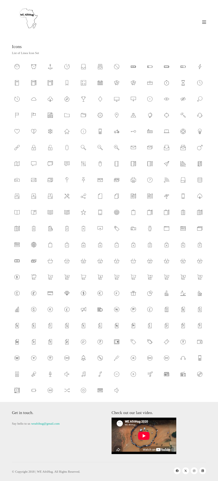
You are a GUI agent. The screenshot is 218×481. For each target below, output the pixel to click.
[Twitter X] (185, 470)
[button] (204, 22)
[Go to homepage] (24, 22)
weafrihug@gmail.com (45, 423)
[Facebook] (177, 470)
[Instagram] (194, 470)
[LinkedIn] (202, 470)
